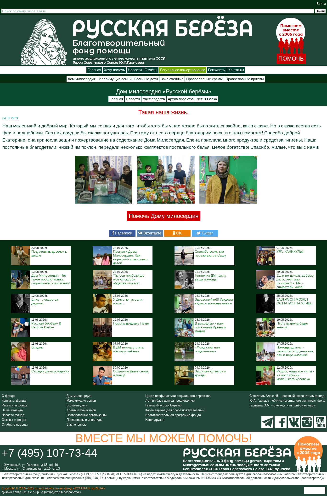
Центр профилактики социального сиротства (177, 396)
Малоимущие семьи (114, 79)
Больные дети (146, 79)
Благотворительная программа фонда (173, 415)
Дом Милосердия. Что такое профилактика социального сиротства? (50, 279)
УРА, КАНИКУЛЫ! (290, 251)
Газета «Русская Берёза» (163, 405)
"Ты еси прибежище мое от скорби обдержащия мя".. (128, 279)
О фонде (8, 396)
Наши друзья (154, 420)
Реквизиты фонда (14, 405)
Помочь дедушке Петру (131, 323)
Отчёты (151, 70)
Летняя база (207, 99)
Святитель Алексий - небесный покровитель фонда (286, 396)
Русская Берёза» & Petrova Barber (46, 325)
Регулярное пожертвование (182, 70)
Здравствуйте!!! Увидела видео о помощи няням (214, 301)
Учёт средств (154, 99)
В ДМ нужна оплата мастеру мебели (128, 349)
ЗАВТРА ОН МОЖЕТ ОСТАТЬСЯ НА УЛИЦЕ (294, 301)
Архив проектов (181, 99)
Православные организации (87, 415)
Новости (135, 70)
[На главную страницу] (44, 41)
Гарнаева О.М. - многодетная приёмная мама (282, 405)
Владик (37, 347)
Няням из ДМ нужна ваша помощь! (210, 277)
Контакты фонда (14, 400)
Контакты (236, 70)
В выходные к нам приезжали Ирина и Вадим (210, 327)
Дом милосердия (82, 79)
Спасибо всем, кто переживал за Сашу (210, 253)
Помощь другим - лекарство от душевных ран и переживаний (294, 351)
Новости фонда (13, 415)
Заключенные (172, 79)
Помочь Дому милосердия (163, 216)
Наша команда (12, 410)
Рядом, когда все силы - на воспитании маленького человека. (295, 375)
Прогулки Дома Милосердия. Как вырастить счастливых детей (130, 257)
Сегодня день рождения (50, 371)
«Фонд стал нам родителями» (207, 349)
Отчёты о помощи (15, 424)
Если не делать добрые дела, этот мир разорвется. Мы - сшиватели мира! (295, 281)
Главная (94, 70)
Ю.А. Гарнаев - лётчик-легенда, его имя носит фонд (287, 400)
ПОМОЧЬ (291, 58)
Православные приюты (245, 79)
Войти (321, 4)
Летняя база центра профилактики (170, 400)
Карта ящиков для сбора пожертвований (174, 410)
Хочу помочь (114, 70)
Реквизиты (217, 70)
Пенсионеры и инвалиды (84, 420)
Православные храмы (204, 79)
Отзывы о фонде (14, 420)
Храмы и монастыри (81, 410)
